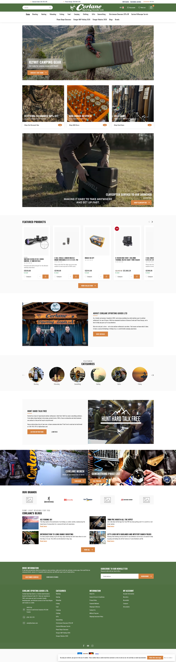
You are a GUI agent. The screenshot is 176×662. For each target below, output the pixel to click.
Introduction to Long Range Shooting (56, 534)
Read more (43, 526)
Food (69, 14)
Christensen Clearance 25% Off (119, 14)
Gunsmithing (101, 14)
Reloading (53, 14)
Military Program (94, 613)
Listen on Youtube (36, 432)
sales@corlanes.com (32, 623)
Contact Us (93, 610)
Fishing (62, 14)
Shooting (35, 14)
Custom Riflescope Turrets (139, 14)
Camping (76, 14)
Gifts (93, 14)
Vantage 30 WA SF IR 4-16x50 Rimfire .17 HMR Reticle (34, 260)
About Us (92, 594)
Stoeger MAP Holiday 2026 (81, 19)
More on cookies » (168, 658)
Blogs (111, 19)
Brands (117, 19)
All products (126, 607)
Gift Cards (126, 2)
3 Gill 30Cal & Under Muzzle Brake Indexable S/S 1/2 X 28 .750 (66, 259)
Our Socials (100, 334)
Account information (128, 594)
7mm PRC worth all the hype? (120, 519)
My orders (125, 597)
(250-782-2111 (31, 617)
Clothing (85, 14)
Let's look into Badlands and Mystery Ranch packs (129, 534)
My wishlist (126, 600)
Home (28, 14)
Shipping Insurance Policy (96, 616)
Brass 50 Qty (89, 258)
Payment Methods (94, 603)
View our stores (52, 577)
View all (87, 550)
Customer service (135, 2)
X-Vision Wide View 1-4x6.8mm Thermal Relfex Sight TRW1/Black (127, 259)
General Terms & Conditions (97, 597)
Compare (28, 276)
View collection (87, 285)
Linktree (54, 432)
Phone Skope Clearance (64, 19)
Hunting (43, 14)
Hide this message (155, 658)
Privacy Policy (93, 600)
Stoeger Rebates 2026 (100, 19)
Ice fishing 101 (46, 519)
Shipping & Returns (95, 607)
